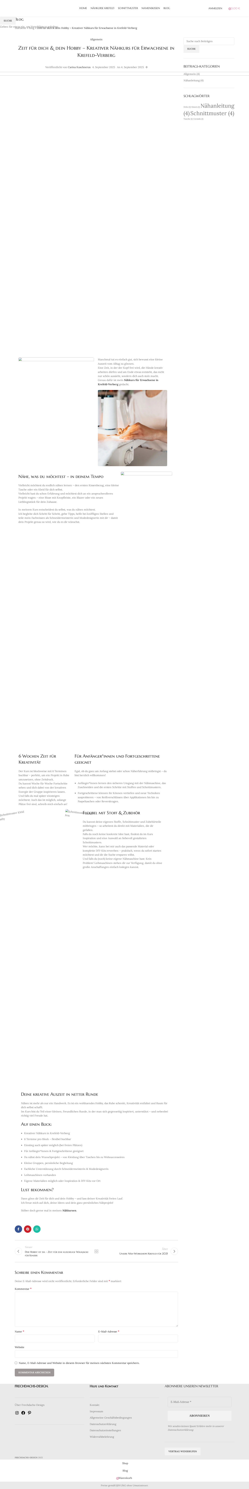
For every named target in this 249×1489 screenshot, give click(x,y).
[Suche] (226, 8)
